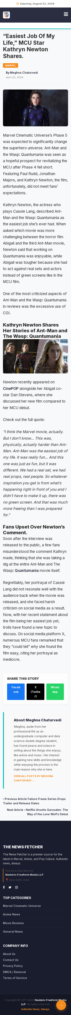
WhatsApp (55, 689)
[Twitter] (9, 887)
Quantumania (27, 570)
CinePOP (11, 388)
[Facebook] (4, 887)
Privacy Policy (13, 965)
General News (13, 931)
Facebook (16, 689)
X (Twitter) (35, 692)
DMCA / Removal (14, 972)
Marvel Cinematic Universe (22, 905)
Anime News (11, 914)
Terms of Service (15, 978)
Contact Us (11, 960)
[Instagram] (16, 887)
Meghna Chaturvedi (24, 72)
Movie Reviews (13, 923)
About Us (9, 954)
